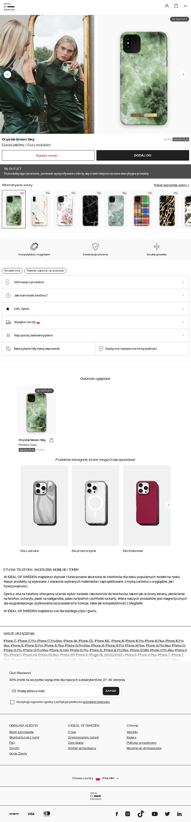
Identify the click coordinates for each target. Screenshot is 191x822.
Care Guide (75, 742)
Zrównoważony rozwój (83, 737)
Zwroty (14, 748)
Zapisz (111, 691)
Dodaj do (142, 155)
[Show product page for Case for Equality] (141, 209)
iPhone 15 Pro (34, 645)
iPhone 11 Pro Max (162, 650)
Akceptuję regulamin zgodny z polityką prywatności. (63, 702)
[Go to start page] (9, 7)
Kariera (131, 737)
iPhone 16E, (102, 640)
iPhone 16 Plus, (155, 640)
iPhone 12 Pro (79, 650)
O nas (72, 732)
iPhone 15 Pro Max (77, 645)
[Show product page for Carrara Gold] (39, 209)
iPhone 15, (17, 645)
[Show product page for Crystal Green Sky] (14, 209)
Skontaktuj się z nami (24, 737)
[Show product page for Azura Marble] (116, 209)
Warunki (132, 732)
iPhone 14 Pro (115, 645)
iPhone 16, (118, 640)
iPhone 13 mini (58, 650)
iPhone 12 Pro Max (116, 650)
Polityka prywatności (141, 742)
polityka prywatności (96, 702)
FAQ (12, 742)
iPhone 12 (96, 650)
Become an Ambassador (144, 748)
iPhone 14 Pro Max (158, 645)
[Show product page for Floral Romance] (65, 209)
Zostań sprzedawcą (82, 748)
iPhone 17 (10, 640)
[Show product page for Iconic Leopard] (167, 209)
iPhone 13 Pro (13, 650)
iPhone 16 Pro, (135, 640)
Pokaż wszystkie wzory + (171, 185)
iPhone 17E (86, 640)
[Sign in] (166, 6)
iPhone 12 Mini (139, 650)
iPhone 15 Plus (54, 645)
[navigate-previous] (168, 504)
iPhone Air (70, 640)
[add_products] (51, 440)
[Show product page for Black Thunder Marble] (90, 209)
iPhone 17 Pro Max (49, 640)
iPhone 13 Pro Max (35, 650)
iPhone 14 (97, 645)
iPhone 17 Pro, (27, 640)
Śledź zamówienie (21, 732)
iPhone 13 (178, 645)
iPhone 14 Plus (134, 645)
